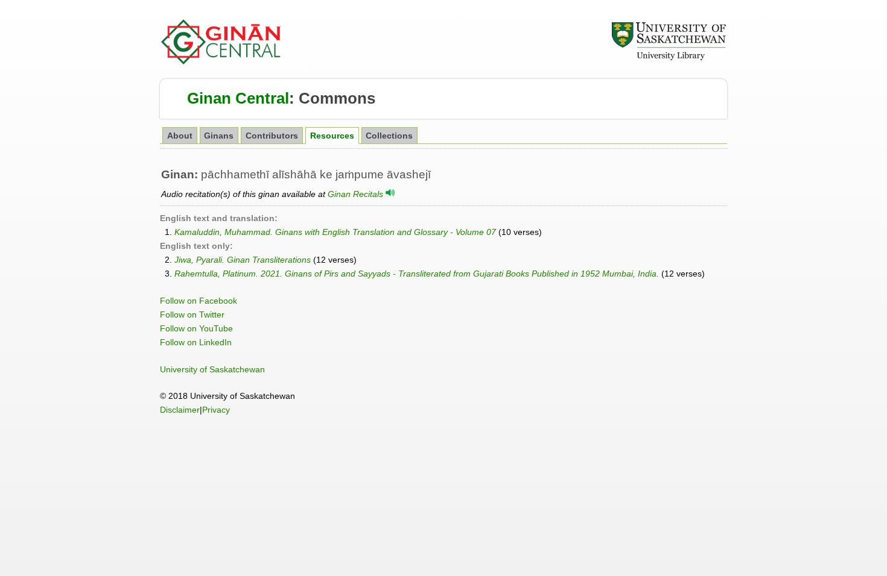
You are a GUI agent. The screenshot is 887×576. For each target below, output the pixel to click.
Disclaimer (180, 410)
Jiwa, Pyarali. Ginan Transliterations (242, 260)
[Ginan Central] (221, 61)
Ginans (219, 135)
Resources (332, 135)
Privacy (216, 410)
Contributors (272, 135)
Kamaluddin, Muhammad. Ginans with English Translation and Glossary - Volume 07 (335, 232)
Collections (389, 135)
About (179, 135)
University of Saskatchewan (212, 369)
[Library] (668, 58)
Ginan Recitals (357, 194)
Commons (337, 98)
